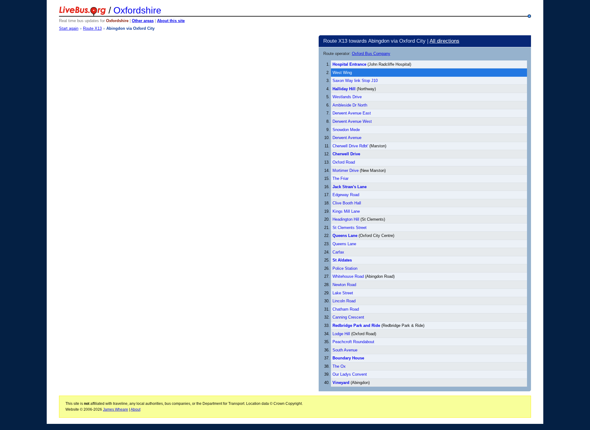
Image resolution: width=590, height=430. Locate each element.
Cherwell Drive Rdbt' (350, 146)
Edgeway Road (345, 194)
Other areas (143, 20)
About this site (171, 20)
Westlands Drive (347, 97)
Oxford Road (343, 162)
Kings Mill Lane (346, 211)
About (135, 409)
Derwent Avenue (346, 137)
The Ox (339, 366)
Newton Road (344, 284)
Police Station (344, 268)
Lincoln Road (344, 301)
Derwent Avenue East (351, 113)
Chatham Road (345, 309)
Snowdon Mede (346, 129)
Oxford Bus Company (371, 53)
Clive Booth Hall (346, 203)
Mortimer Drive (345, 170)
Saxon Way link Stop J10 (355, 80)
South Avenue (344, 350)
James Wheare (115, 409)
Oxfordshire (137, 10)
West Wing (342, 72)
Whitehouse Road (348, 276)
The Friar (340, 178)
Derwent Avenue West (352, 121)
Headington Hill (345, 219)
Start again (68, 28)
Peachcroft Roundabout (353, 341)
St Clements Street (349, 227)
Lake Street (342, 293)
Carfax (338, 252)
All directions (444, 41)
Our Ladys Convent (349, 374)
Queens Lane (344, 244)
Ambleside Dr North (349, 105)
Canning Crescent (348, 317)
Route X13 (92, 28)
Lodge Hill (341, 333)
